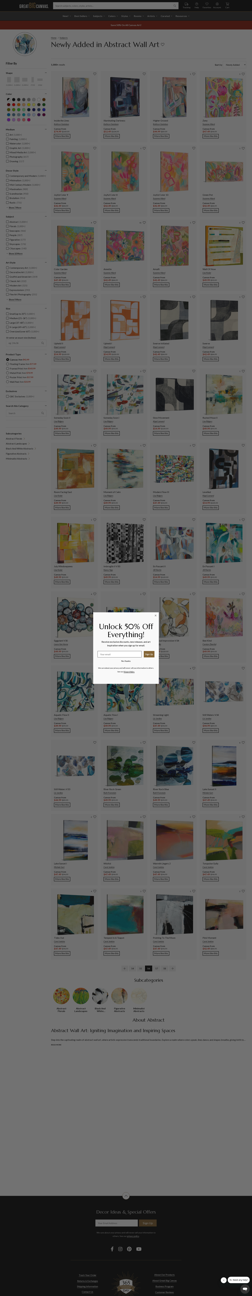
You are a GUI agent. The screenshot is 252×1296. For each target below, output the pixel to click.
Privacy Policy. (129, 672)
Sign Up (149, 654)
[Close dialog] (155, 615)
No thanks (126, 661)
